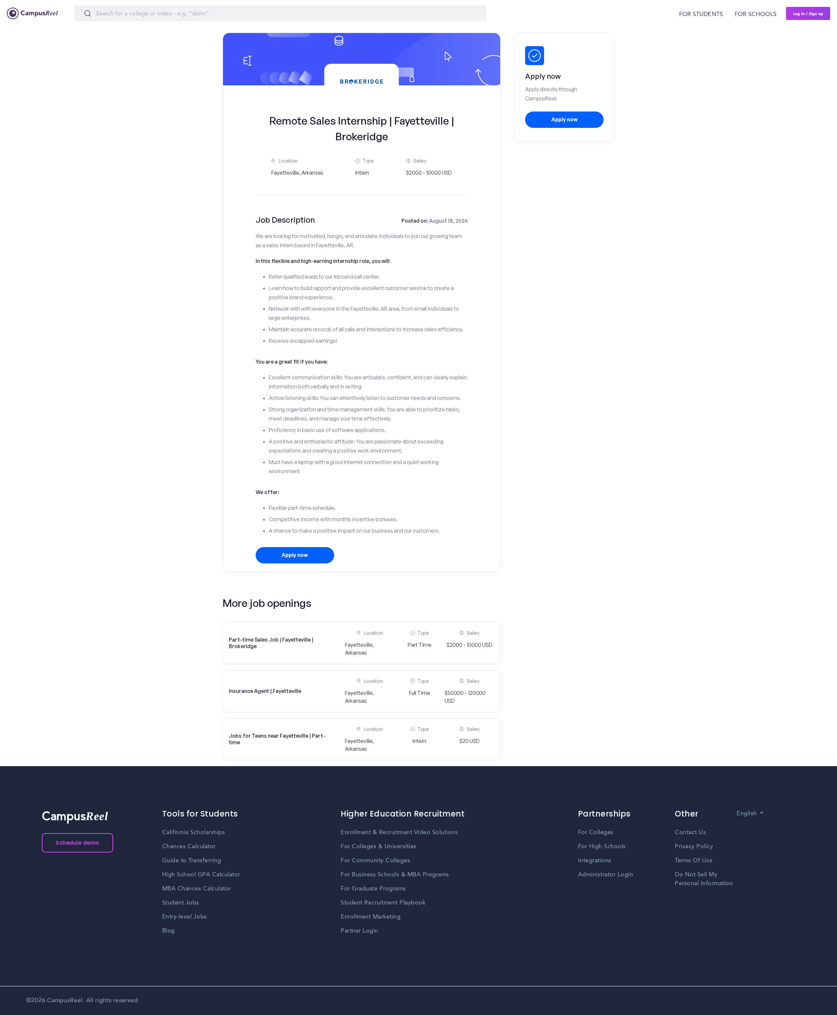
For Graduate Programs (373, 889)
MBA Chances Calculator (196, 889)
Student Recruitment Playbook (383, 903)
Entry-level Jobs (184, 917)
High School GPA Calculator (201, 875)
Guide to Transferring (191, 861)
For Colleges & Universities (379, 847)
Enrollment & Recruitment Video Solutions (399, 832)
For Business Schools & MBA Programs (395, 875)
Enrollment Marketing (371, 917)
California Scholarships (193, 832)
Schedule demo (77, 843)
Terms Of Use (693, 861)
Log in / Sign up (808, 13)
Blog (168, 931)
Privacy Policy (694, 847)
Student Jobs (180, 903)
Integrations (594, 861)
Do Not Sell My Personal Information (704, 879)
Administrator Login (605, 875)
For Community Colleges (375, 861)
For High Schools (602, 847)
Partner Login (359, 931)
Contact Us (690, 832)
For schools (756, 14)
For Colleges (596, 832)
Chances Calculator (189, 847)
